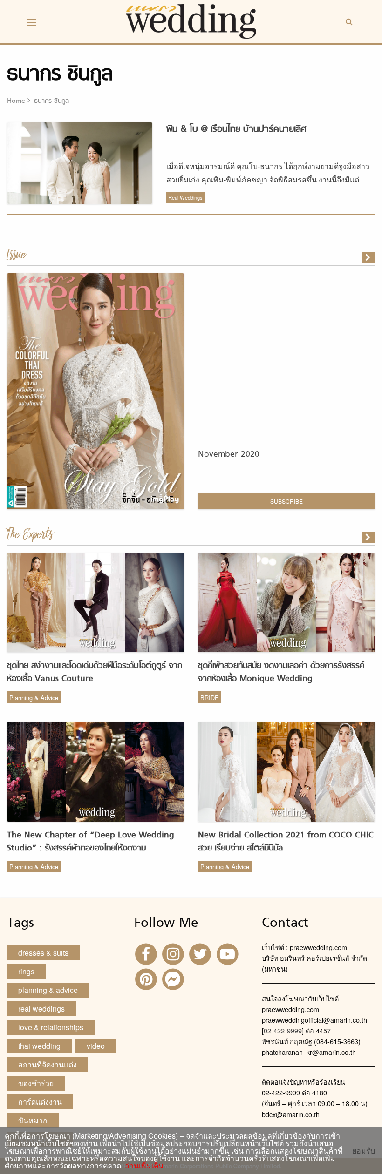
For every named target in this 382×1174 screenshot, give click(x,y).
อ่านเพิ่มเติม (142, 1165)
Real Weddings (185, 197)
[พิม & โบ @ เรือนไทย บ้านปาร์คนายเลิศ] (369, 537)
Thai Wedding (39, 1045)
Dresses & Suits (43, 952)
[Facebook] (146, 953)
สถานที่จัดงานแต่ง (47, 1064)
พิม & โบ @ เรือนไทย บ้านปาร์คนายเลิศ (236, 129)
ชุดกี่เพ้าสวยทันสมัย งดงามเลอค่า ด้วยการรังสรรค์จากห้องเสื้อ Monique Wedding (281, 672)
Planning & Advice (33, 697)
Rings (26, 971)
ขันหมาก (33, 1120)
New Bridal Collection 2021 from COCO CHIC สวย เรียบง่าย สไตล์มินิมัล (286, 842)
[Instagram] (174, 953)
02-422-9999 (283, 1030)
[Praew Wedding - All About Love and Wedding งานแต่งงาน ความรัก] (191, 20)
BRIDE (209, 697)
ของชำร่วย (36, 1083)
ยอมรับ (363, 1150)
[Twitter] (201, 953)
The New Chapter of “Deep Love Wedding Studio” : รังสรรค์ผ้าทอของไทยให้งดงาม (90, 842)
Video (96, 1045)
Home (16, 101)
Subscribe (286, 501)
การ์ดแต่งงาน (40, 1101)
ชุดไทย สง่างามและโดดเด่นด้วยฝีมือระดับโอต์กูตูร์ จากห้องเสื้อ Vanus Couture (94, 672)
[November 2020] (369, 257)
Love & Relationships (50, 1027)
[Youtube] (228, 953)
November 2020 (228, 454)
